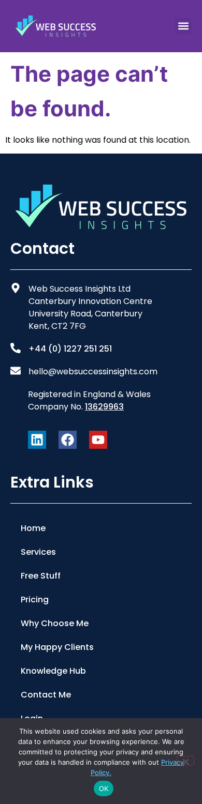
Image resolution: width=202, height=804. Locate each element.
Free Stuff (41, 576)
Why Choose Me (55, 623)
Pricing (35, 599)
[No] (185, 760)
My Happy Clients (57, 647)
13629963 (104, 407)
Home (33, 528)
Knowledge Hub (53, 671)
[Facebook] (68, 440)
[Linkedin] (37, 440)
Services (38, 552)
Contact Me (46, 695)
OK (104, 788)
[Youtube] (98, 440)
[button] (183, 26)
